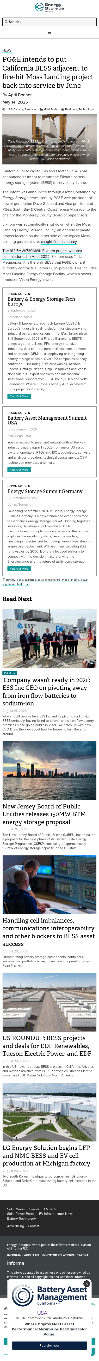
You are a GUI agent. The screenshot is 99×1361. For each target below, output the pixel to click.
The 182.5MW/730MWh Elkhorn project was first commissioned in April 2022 (42, 253)
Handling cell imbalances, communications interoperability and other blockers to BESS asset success (48, 932)
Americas (31, 109)
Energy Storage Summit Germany (45, 491)
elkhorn (50, 579)
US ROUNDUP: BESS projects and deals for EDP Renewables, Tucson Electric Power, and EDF (46, 1045)
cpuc (40, 579)
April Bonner (20, 95)
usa (27, 584)
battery (10, 579)
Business (71, 109)
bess (20, 579)
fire (58, 579)
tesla (20, 584)
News (7, 50)
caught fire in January (59, 241)
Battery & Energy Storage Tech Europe (41, 301)
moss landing (70, 579)
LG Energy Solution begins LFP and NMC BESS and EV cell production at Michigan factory (46, 1155)
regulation (9, 584)
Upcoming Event (19, 294)
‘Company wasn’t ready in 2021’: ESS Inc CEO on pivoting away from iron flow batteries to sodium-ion (46, 691)
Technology (86, 109)
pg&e (84, 579)
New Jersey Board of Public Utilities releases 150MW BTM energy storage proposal (44, 814)
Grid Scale (50, 109)
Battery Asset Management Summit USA (47, 420)
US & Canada (14, 109)
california (30, 579)
